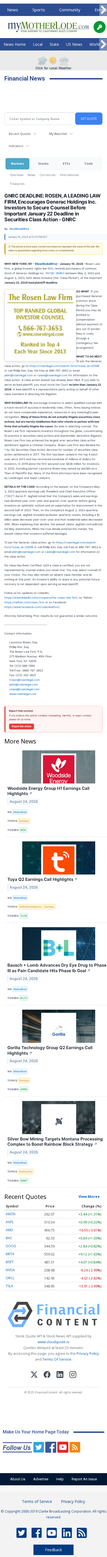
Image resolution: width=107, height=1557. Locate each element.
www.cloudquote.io (53, 1341)
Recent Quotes (19, 134)
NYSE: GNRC (55, 273)
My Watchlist (58, 134)
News (12, 9)
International (69, 175)
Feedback (53, 1549)
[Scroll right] (103, 10)
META (10, 1254)
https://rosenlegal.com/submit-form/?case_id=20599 (64, 365)
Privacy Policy (88, 1353)
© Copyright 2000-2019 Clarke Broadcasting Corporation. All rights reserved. (53, 1514)
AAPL (10, 1222)
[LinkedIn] (60, 1375)
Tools (88, 163)
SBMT (23, 1180)
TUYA (23, 915)
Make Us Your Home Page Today (36, 1432)
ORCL (10, 1278)
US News (74, 44)
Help (60, 1479)
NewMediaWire (46, 263)
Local (38, 44)
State (54, 44)
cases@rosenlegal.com (52, 375)
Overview (16, 175)
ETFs (66, 163)
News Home (15, 44)
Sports (38, 9)
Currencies (47, 175)
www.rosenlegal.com (22, 693)
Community (69, 9)
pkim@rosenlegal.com (18, 375)
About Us (17, 1479)
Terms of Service (37, 1501)
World (94, 44)
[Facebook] (47, 1375)
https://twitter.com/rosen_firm (24, 602)
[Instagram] (72, 1375)
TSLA (9, 1286)
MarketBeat (20, 812)
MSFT (10, 1262)
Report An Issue (84, 1479)
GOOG (11, 1246)
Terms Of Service (57, 1359)
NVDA (10, 1270)
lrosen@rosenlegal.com (24, 679)
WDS (23, 829)
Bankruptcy (25, 1171)
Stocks (43, 163)
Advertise (40, 1479)
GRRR (23, 1089)
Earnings (24, 820)
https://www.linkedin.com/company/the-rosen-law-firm (40, 597)
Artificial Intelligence (30, 906)
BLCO (23, 997)
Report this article (21, 726)
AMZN (10, 1214)
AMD (9, 1230)
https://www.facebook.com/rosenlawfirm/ (32, 607)
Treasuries (17, 184)
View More (87, 1196)
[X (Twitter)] (34, 1375)
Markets (17, 163)
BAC (9, 1238)
